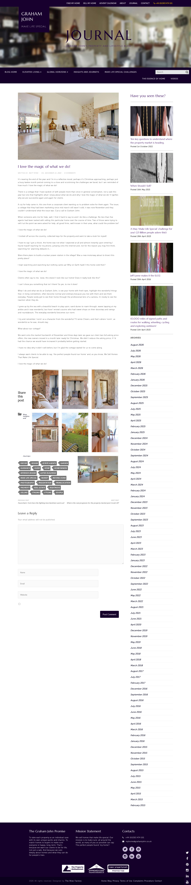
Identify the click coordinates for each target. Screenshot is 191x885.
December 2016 (138, 688)
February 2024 (137, 490)
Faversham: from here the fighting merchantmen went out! (41, 502)
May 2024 (135, 473)
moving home (59, 478)
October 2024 (137, 449)
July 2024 (135, 467)
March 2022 (136, 601)
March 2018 (136, 665)
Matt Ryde (33, 173)
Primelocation (63, 483)
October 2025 (137, 391)
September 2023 (139, 519)
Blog (25, 414)
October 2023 (137, 514)
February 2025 (137, 426)
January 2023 (137, 560)
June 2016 (136, 712)
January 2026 (137, 379)
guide (37, 468)
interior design (28, 473)
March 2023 (136, 549)
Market (44, 478)
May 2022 (135, 595)
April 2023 (135, 543)
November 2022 (138, 572)
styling (47, 493)
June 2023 (136, 537)
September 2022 (139, 584)
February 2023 (137, 554)
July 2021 (135, 613)
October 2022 (137, 578)
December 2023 (138, 502)
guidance (25, 468)
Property (25, 488)
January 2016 (137, 741)
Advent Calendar (107, 3)
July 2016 (135, 706)
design (34, 463)
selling (24, 493)
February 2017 (137, 683)
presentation (44, 483)
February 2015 (137, 805)
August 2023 (136, 525)
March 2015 (136, 799)
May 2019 (135, 642)
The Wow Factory (73, 881)
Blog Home (11, 72)
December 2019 (138, 630)
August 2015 (136, 770)
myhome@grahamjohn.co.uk (139, 841)
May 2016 (135, 718)
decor (23, 463)
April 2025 (135, 420)
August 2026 (137, 344)
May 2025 (135, 414)
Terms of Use (126, 881)
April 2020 (135, 624)
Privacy (116, 881)
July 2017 (135, 677)
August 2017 (136, 671)
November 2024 (138, 443)
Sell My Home (89, 3)
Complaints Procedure (143, 881)
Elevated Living (31, 72)
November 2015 (138, 753)
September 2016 (139, 694)
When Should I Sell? (140, 185)
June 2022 (136, 589)
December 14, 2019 (53, 173)
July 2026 (135, 350)
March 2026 (136, 368)
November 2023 (138, 508)
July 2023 (135, 531)
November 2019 (138, 636)
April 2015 (135, 793)
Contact (145, 3)
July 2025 (135, 409)
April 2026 (135, 362)
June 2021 (135, 618)
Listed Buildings (48, 473)
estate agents (49, 463)
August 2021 (136, 607)
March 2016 (136, 729)
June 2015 (135, 782)
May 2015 (135, 787)
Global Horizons (56, 72)
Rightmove (54, 488)
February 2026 (137, 374)
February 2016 (137, 735)
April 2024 (135, 479)
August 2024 (137, 461)
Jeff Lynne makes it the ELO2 (145, 275)
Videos (174, 79)
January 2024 (137, 496)
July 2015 (135, 776)
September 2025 (139, 397)
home (47, 468)
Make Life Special (28, 478)
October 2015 (137, 758)
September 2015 (139, 764)
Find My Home (73, 3)
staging (36, 493)
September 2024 (139, 455)
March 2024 (136, 484)
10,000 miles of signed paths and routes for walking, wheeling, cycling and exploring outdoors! (149, 322)
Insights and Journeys (86, 72)
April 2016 (135, 723)
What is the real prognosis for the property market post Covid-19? (93, 502)
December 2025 (138, 385)
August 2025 (136, 403)
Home (104, 881)
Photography (27, 483)
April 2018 (135, 659)
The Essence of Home (153, 79)
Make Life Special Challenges (121, 72)
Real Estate (39, 488)
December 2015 (138, 747)
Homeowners (60, 468)
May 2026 (135, 356)
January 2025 (137, 432)
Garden (64, 463)
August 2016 (136, 700)
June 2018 (136, 648)
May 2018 (135, 653)
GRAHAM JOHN (34, 19)
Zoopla (59, 493)
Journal (133, 3)
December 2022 (138, 566)
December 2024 (138, 438)
